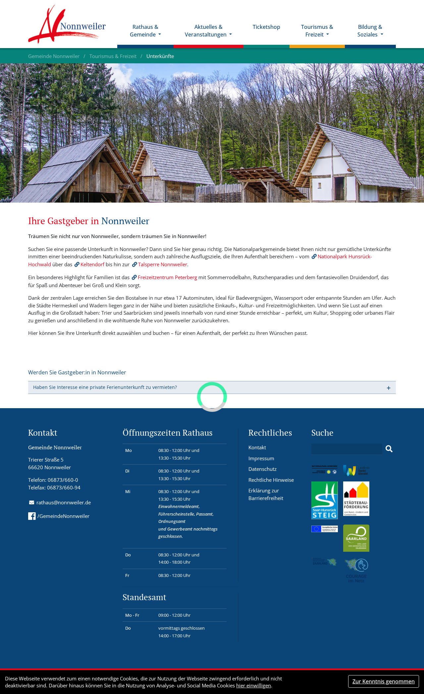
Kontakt (257, 447)
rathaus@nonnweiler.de (63, 502)
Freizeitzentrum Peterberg (167, 277)
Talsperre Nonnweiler (162, 264)
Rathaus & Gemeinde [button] (144, 30)
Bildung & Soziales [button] (369, 30)
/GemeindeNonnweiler (63, 516)
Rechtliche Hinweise (271, 479)
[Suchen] (389, 449)
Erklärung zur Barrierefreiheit (265, 494)
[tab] (212, 387)
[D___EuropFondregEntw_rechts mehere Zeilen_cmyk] (324, 528)
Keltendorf (92, 264)
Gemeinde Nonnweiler (54, 56)
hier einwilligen (253, 685)
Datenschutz (262, 469)
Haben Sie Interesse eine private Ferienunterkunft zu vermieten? (105, 387)
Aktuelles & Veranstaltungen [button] (206, 30)
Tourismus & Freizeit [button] (317, 30)
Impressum (261, 458)
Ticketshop (266, 27)
